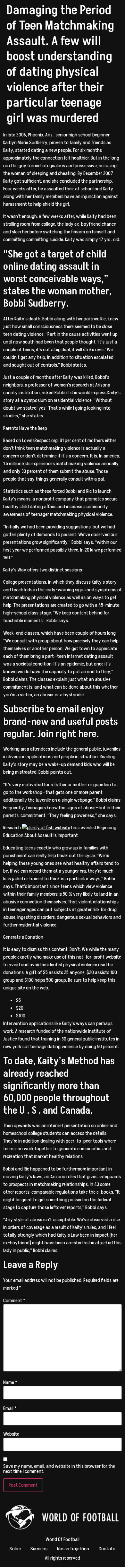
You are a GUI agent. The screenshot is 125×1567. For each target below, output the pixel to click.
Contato (107, 1548)
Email (10, 1408)
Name (10, 1382)
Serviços (38, 1548)
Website (11, 1434)
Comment (14, 1300)
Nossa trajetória (73, 1548)
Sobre (15, 1548)
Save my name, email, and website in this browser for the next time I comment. (59, 1469)
